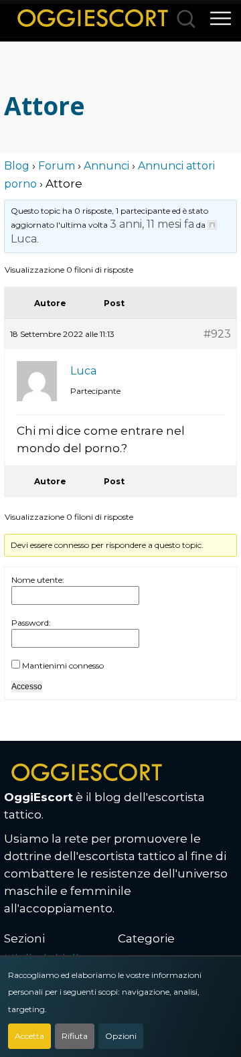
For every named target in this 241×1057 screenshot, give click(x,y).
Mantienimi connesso (63, 665)
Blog (16, 165)
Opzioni (121, 1036)
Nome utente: (37, 580)
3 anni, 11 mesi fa (152, 224)
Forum (56, 165)
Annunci (106, 165)
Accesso (26, 686)
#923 (217, 334)
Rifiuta (75, 1036)
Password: (31, 623)
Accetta (29, 1036)
